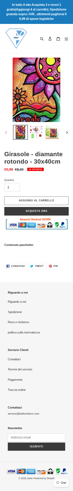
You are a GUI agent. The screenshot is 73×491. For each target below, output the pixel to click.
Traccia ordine (17, 389)
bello (30, 478)
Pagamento (15, 379)
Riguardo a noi (17, 301)
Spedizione (15, 312)
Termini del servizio (20, 369)
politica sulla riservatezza (24, 332)
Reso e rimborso (18, 322)
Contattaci (14, 359)
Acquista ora (36, 211)
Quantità (9, 180)
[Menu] (66, 38)
